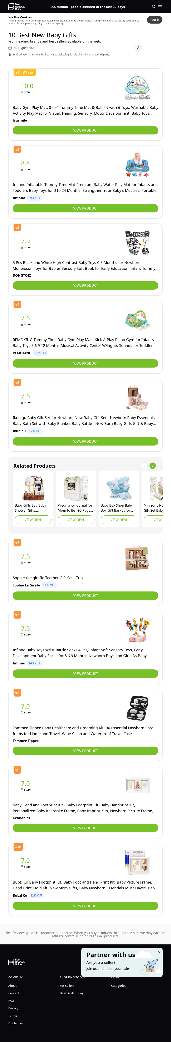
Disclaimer (15, 1023)
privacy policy (56, 23)
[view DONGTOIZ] (26, 243)
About (12, 986)
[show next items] (152, 465)
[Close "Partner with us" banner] (158, 951)
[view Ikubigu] (26, 398)
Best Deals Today (71, 993)
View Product (85, 130)
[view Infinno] (26, 165)
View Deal (33, 519)
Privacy (13, 1008)
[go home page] (16, 6)
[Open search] (154, 7)
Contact (13, 993)
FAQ (11, 1001)
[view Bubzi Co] (26, 862)
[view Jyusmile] (28, 88)
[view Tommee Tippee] (26, 708)
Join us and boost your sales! (108, 968)
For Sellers (67, 986)
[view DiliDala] (33, 488)
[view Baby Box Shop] (119, 488)
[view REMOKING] (26, 320)
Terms (12, 1016)
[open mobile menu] (160, 6)
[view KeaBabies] (76, 488)
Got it (154, 20)
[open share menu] (139, 48)
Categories (118, 986)
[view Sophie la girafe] (26, 558)
